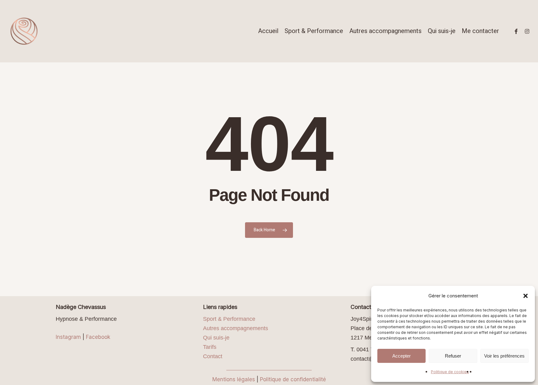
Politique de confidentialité (293, 379)
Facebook (98, 337)
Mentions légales (233, 379)
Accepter (401, 356)
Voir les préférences (504, 356)
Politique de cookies (450, 371)
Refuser (453, 356)
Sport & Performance (229, 319)
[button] (525, 296)
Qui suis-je (216, 337)
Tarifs (209, 347)
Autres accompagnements (235, 328)
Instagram (68, 337)
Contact (212, 356)
